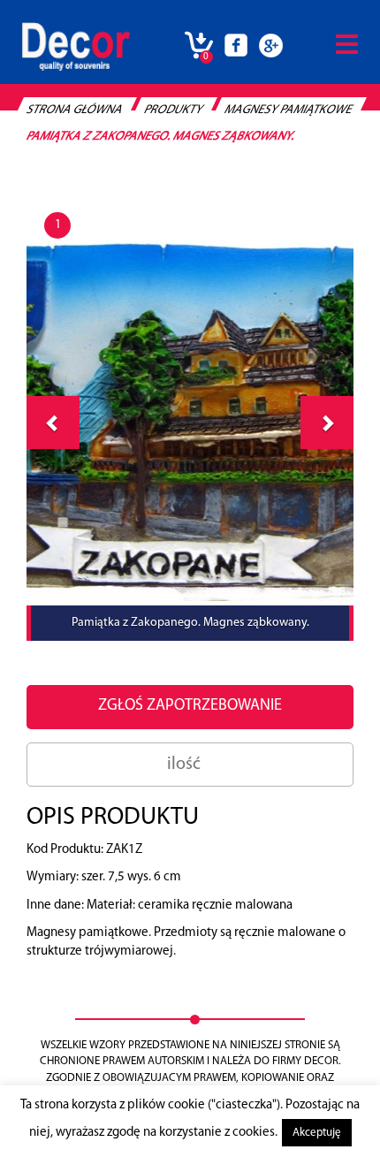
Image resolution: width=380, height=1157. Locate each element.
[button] (326, 422)
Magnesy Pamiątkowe (288, 110)
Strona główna (74, 110)
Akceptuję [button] (317, 1132)
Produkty (173, 110)
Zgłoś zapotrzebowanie (190, 706)
